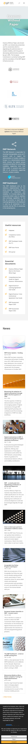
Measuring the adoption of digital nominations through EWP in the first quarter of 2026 (13, 394)
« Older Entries (7, 697)
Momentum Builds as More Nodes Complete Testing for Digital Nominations (13, 676)
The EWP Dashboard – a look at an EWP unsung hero (13, 654)
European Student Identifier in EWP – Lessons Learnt (13, 612)
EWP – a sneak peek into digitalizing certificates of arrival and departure (12, 484)
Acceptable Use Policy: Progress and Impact (11, 566)
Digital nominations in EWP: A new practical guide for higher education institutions (13, 438)
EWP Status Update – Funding (13, 353)
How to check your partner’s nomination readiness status (13, 527)
